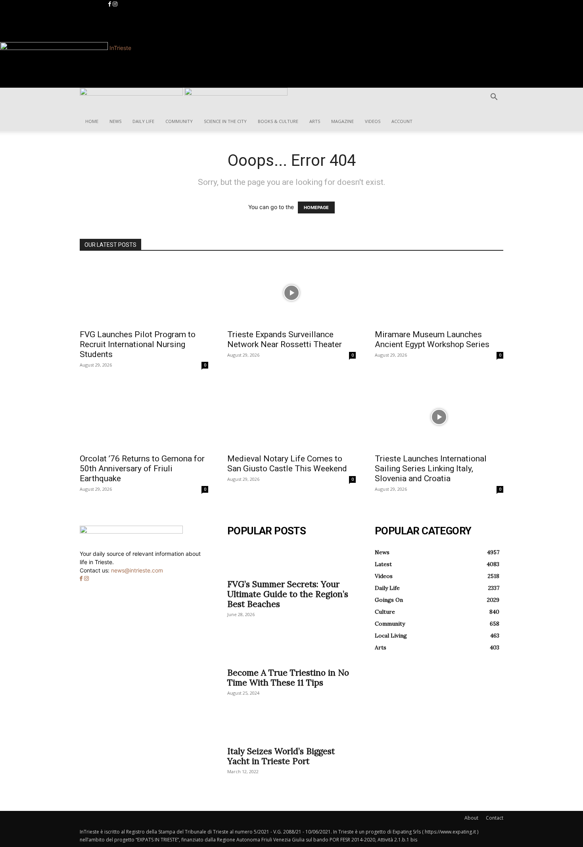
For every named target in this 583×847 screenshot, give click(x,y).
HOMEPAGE (316, 207)
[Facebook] (110, 4)
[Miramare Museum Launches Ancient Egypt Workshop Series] (439, 293)
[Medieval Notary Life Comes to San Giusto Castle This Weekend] (291, 417)
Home (91, 121)
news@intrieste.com (137, 570)
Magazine (342, 121)
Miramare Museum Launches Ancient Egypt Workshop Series (432, 339)
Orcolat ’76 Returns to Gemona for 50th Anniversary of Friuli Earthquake (142, 468)
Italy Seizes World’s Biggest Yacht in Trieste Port (281, 756)
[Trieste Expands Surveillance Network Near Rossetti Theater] (291, 293)
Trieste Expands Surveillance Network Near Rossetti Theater (284, 339)
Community (179, 121)
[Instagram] (115, 4)
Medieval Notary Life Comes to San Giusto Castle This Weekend (287, 463)
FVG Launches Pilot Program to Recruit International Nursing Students (138, 344)
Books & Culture (278, 121)
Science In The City (225, 121)
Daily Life (143, 121)
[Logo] (132, 93)
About (471, 817)
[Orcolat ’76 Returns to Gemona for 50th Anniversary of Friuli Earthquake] (144, 417)
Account (401, 121)
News (115, 121)
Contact (494, 817)
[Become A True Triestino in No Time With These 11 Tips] (291, 649)
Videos (372, 121)
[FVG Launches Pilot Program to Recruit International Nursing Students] (144, 293)
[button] (493, 98)
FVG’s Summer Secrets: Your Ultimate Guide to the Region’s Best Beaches (287, 594)
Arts (314, 121)
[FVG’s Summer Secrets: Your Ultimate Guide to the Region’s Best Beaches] (291, 560)
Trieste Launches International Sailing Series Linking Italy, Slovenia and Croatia (431, 468)
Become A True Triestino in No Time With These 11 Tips (288, 677)
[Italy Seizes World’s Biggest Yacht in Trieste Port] (291, 727)
